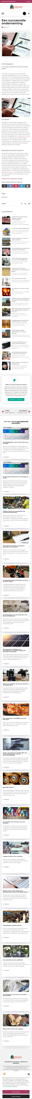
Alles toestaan (16, 1092)
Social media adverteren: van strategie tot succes (15, 477)
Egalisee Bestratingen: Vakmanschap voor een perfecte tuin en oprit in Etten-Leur (21, 310)
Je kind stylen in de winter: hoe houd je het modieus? (15, 995)
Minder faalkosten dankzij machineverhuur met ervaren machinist (19, 332)
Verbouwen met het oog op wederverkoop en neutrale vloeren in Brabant (21, 270)
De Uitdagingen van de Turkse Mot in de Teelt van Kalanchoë (15, 615)
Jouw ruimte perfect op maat (19, 278)
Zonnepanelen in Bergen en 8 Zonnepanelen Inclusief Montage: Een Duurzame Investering (14, 650)
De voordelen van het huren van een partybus (14, 822)
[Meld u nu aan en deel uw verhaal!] (16, 379)
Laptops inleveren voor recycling (12, 856)
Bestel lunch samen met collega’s (13, 1029)
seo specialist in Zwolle (23, 136)
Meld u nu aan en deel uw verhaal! (16, 384)
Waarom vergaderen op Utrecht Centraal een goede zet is (15, 684)
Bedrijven (6, 27)
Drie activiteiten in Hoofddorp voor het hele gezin (14, 719)
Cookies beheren (16, 1096)
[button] (29, 1074)
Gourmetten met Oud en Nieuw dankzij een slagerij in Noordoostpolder (19, 218)
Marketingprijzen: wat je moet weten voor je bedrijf (15, 442)
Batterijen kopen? (8, 787)
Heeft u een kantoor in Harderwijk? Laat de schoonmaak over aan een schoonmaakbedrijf (15, 754)
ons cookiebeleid (7, 1086)
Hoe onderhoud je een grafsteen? (13, 960)
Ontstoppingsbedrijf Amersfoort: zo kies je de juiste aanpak (15, 581)
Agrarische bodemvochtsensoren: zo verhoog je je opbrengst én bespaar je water (21, 300)
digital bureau (8, 172)
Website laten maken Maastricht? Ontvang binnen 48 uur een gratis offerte (15, 891)
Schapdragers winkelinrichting (12, 925)
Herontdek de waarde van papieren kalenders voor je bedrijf (14, 546)
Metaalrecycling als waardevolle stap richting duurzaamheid (14, 512)
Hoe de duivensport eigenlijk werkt (20, 228)
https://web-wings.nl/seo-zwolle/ (12, 178)
